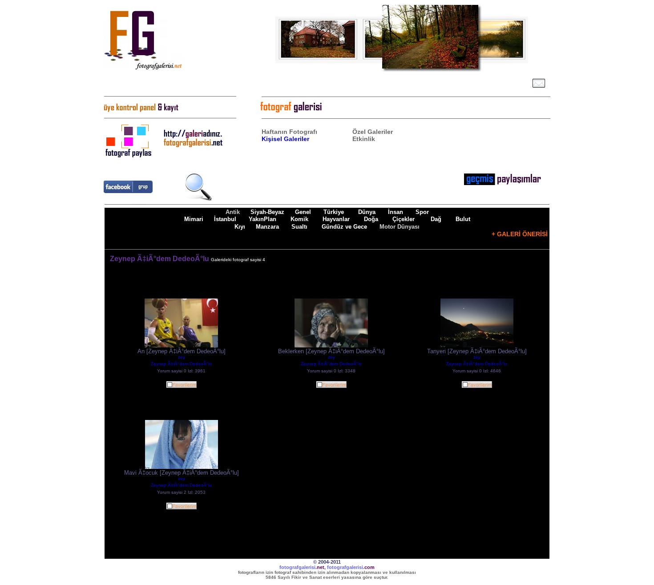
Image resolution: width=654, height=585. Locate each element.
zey (181, 357)
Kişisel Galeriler (285, 138)
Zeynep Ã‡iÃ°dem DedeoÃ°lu (181, 363)
